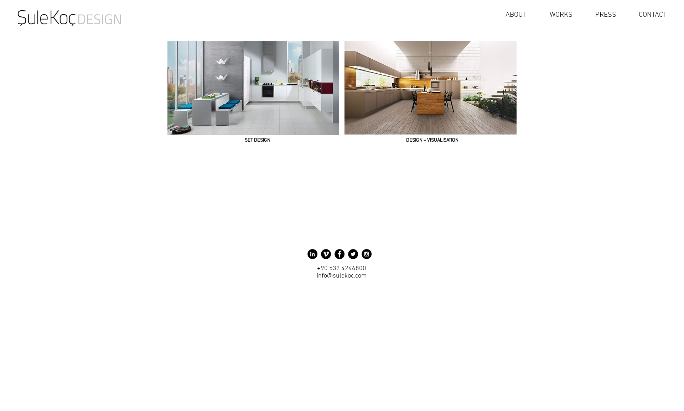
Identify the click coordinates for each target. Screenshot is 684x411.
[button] (553, 15)
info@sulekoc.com (342, 276)
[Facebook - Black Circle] (339, 254)
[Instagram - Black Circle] (367, 254)
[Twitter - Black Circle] (353, 254)
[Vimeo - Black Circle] (326, 254)
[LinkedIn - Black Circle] (312, 254)
